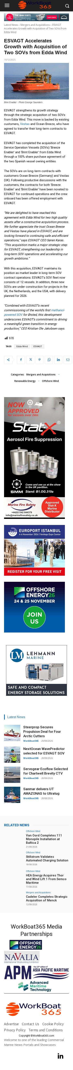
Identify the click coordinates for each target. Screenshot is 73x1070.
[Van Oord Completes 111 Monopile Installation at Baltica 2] (14, 837)
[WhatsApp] (49, 360)
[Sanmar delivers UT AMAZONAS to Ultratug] (12, 795)
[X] (30, 360)
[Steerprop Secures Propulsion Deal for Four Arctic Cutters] (12, 733)
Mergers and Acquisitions (35, 25)
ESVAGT (37, 346)
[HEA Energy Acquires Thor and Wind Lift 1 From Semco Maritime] (14, 877)
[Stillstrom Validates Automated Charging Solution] (14, 858)
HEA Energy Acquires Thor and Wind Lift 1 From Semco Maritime (46, 879)
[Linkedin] (58, 360)
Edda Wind (22, 346)
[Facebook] (21, 360)
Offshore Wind (50, 381)
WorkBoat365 (31, 740)
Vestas (25, 124)
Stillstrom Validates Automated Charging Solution (47, 858)
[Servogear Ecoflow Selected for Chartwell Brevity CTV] (12, 775)
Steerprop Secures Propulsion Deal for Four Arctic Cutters (42, 731)
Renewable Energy (24, 381)
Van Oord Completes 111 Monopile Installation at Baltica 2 (44, 839)
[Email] (67, 360)
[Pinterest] (39, 360)
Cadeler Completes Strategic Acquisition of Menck (47, 898)
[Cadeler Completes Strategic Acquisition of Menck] (14, 898)
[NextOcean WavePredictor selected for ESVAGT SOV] (12, 755)
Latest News (11, 25)
